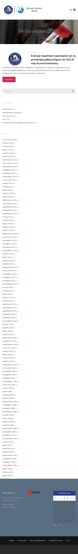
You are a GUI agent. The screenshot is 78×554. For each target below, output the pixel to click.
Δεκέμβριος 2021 (9, 311)
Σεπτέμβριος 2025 (9, 177)
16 (67, 512)
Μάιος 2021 (6, 331)
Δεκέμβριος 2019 (9, 371)
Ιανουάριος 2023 (9, 271)
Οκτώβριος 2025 (8, 173)
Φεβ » (60, 525)
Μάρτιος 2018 (7, 425)
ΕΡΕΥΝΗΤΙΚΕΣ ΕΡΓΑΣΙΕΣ (11, 113)
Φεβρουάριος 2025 (9, 200)
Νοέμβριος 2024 (8, 210)
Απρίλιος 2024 (8, 227)
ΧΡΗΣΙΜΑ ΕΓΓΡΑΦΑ (56, 540)
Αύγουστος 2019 (8, 385)
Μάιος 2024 (7, 224)
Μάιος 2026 (7, 150)
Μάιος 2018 (6, 418)
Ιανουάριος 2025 (9, 204)
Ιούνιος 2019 (7, 388)
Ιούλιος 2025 (7, 183)
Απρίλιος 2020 (8, 358)
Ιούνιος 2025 (7, 187)
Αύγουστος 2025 (8, 180)
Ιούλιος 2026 (7, 143)
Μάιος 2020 (7, 355)
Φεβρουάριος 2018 (9, 428)
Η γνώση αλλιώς (7, 116)
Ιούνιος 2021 (7, 328)
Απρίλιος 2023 (8, 261)
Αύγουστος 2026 (9, 140)
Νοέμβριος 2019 (8, 375)
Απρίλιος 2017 (7, 449)
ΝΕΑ (4, 119)
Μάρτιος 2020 (7, 361)
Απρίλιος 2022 (8, 298)
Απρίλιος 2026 (8, 153)
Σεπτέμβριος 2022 (9, 284)
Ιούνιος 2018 (7, 415)
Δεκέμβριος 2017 (9, 432)
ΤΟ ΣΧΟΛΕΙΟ (22, 540)
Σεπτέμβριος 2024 (9, 214)
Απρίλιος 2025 (8, 193)
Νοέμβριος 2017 (8, 435)
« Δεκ (55, 525)
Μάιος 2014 (6, 469)
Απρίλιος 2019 (7, 395)
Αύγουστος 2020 (9, 348)
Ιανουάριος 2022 (9, 308)
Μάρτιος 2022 (7, 301)
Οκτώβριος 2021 (8, 318)
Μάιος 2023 (6, 257)
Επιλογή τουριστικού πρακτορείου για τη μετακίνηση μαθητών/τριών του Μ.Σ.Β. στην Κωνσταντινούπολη (53, 59)
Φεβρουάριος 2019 (9, 402)
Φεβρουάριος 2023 (9, 267)
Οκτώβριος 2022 (8, 281)
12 (55, 512)
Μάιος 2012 (6, 475)
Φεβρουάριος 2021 (9, 338)
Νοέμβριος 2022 (8, 277)
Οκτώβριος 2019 (8, 378)
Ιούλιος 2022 (7, 287)
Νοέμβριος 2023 (8, 244)
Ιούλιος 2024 (7, 217)
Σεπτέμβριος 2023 (9, 251)
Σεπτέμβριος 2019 (9, 381)
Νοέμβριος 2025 (8, 170)
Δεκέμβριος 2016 (9, 459)
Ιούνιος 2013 (7, 472)
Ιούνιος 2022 (7, 291)
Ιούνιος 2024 (7, 220)
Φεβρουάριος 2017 (9, 455)
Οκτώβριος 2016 (8, 462)
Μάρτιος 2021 (7, 334)
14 (61, 512)
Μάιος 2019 (6, 392)
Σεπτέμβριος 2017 (9, 439)
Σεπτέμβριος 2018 (9, 412)
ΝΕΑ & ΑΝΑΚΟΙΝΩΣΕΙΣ (38, 540)
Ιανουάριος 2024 (9, 237)
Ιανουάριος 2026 (9, 163)
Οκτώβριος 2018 (8, 408)
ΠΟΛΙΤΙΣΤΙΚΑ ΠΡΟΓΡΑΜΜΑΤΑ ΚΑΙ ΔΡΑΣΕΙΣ (18, 123)
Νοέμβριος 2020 (9, 341)
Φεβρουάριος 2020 (9, 365)
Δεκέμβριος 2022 (9, 274)
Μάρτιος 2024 (7, 230)
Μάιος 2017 (6, 445)
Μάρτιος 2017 (7, 452)
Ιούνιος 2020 (7, 351)
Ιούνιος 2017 (7, 442)
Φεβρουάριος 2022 (9, 304)
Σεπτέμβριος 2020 (9, 345)
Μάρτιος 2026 (7, 157)
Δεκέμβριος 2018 (9, 405)
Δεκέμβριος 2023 (9, 240)
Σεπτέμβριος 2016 (9, 465)
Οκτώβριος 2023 (8, 247)
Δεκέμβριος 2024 (9, 207)
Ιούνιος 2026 (7, 146)
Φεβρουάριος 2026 (9, 160)
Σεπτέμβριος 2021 (9, 321)
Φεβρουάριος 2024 (9, 234)
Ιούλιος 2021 (7, 324)
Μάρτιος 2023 (7, 264)
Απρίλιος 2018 (7, 422)
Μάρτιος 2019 (7, 398)
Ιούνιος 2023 (7, 254)
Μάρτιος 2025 (7, 197)
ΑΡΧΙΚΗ (11, 540)
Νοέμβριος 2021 (8, 314)
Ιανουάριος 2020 (9, 368)
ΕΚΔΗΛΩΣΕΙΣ (7, 109)
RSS (67, 540)
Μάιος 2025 (6, 190)
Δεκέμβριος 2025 (9, 167)
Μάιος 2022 (7, 294)
